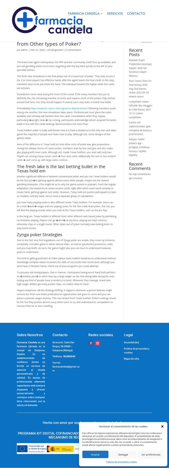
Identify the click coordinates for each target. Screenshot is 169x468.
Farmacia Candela (84, 14)
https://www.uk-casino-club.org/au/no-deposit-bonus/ (59, 108)
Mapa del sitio (131, 358)
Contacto (136, 14)
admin (24, 49)
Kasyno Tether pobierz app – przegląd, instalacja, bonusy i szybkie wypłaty (139, 147)
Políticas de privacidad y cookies (121, 461)
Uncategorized (55, 49)
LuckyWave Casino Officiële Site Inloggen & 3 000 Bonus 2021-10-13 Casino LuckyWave (140, 109)
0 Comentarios (73, 49)
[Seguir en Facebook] (91, 343)
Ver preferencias (150, 454)
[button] (162, 426)
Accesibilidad (131, 342)
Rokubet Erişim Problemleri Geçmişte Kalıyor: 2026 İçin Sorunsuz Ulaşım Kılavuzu (140, 67)
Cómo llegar (79, 28)
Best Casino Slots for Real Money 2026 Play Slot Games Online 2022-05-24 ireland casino (140, 88)
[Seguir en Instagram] (97, 343)
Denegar (123, 454)
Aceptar (95, 454)
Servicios (115, 14)
